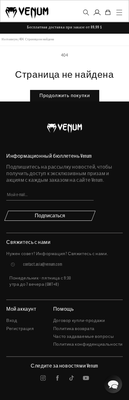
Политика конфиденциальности (88, 344)
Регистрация (20, 329)
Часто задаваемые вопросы (83, 336)
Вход (11, 321)
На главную (10, 39)
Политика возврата (74, 329)
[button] (85, 12)
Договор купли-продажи (79, 321)
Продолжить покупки (64, 95)
